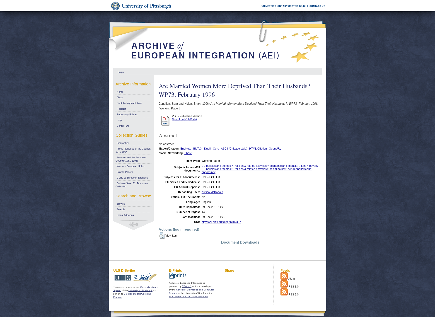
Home (120, 91)
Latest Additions (125, 215)
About (120, 97)
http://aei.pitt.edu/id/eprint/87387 (221, 222)
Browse (121, 203)
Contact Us (123, 125)
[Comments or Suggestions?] (316, 10)
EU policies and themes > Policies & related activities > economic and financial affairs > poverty (260, 165)
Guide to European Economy (132, 177)
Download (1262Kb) (184, 119)
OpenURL (275, 148)
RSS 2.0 (293, 294)
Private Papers (125, 172)
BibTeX (197, 148)
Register (121, 108)
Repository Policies (127, 114)
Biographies (123, 143)
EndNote (185, 148)
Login (121, 72)
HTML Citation (258, 148)
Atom (291, 278)
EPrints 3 (186, 286)
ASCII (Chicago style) (234, 148)
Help (119, 120)
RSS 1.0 (293, 286)
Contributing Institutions (129, 103)
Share (188, 153)
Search (121, 209)
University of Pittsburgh (140, 290)
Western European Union (130, 166)
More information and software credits (188, 296)
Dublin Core (211, 148)
